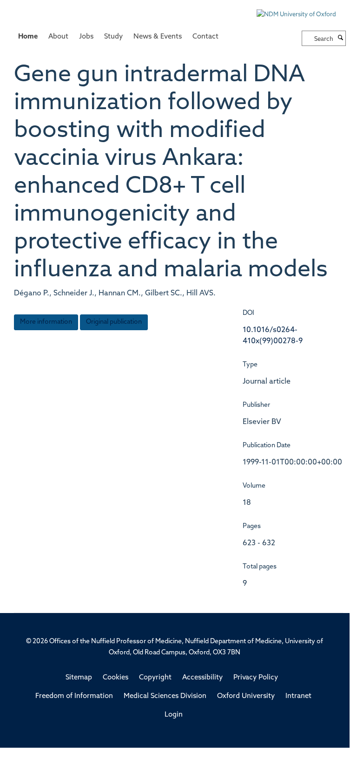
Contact (205, 36)
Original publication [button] (114, 322)
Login (174, 714)
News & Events (157, 36)
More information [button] (46, 322)
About (58, 36)
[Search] (341, 38)
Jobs (86, 36)
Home (28, 36)
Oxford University (246, 696)
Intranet (298, 696)
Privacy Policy (255, 677)
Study (113, 36)
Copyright (155, 677)
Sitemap (79, 677)
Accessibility (202, 677)
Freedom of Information (74, 696)
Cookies (115, 677)
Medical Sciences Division (165, 696)
